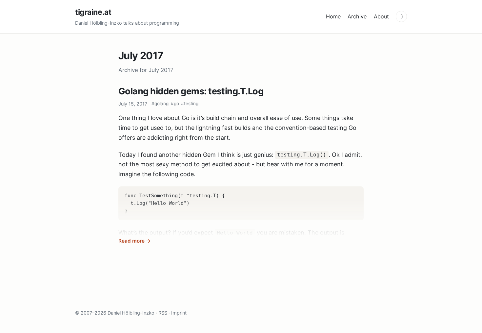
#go (175, 103)
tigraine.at (93, 12)
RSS (162, 313)
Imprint (179, 313)
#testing (189, 103)
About (381, 16)
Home (333, 16)
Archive (357, 16)
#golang (160, 103)
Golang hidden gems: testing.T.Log (190, 91)
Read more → (134, 241)
